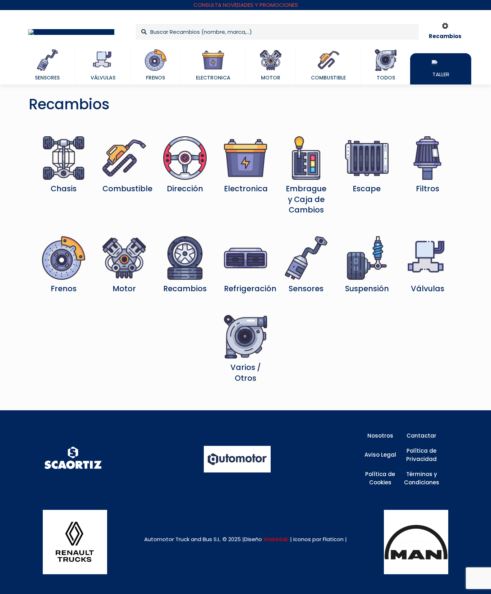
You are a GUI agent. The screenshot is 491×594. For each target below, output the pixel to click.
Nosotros (380, 435)
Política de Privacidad (421, 455)
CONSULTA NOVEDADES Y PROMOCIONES (245, 5)
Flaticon (333, 539)
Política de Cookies (380, 478)
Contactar (421, 435)
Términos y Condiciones (421, 478)
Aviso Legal (380, 454)
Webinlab (276, 539)
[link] (75, 542)
